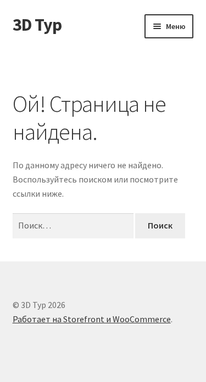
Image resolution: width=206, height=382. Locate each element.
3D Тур (37, 25)
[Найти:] (74, 225)
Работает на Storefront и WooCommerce (92, 318)
